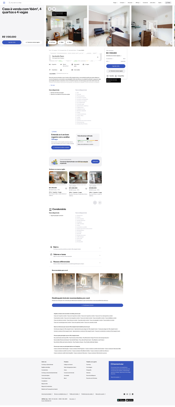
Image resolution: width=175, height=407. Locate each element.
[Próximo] (171, 43)
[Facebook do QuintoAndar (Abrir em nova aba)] (124, 394)
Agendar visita (11, 42)
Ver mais (53, 85)
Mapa (70, 42)
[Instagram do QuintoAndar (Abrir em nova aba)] (127, 394)
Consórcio (145, 2)
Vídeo (62, 42)
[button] (75, 248)
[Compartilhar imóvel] (50, 9)
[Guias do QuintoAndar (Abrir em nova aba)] (130, 394)
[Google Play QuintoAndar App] (121, 400)
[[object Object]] (65, 13)
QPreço (137, 2)
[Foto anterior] (51, 177)
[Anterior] (167, 43)
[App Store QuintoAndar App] (129, 400)
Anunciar (130, 2)
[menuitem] (115, 2)
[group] (58, 184)
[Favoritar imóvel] (54, 9)
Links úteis (152, 2)
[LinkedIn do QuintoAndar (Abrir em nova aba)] (132, 394)
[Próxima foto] (65, 177)
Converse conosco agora (33, 42)
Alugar (114, 2)
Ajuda (159, 2)
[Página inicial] (4, 2)
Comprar (122, 2)
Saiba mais (95, 161)
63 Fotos (53, 42)
